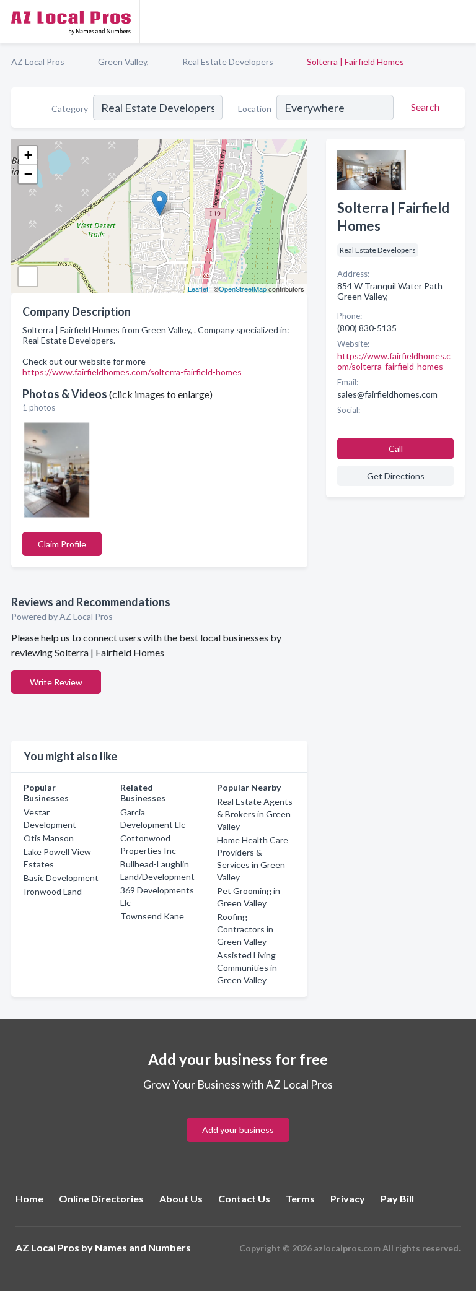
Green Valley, (123, 61)
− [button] (28, 173)
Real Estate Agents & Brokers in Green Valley (255, 814)
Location (254, 108)
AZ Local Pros (37, 61)
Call (396, 448)
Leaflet (198, 288)
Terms (300, 1198)
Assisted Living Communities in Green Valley (247, 967)
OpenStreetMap (243, 288)
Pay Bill (397, 1198)
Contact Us (244, 1198)
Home (29, 1198)
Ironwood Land (53, 891)
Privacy (347, 1198)
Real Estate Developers (227, 61)
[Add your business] (238, 1115)
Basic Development (61, 877)
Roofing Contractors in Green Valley (245, 929)
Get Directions (396, 476)
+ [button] (28, 155)
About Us (181, 1198)
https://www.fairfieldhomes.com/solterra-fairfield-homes (132, 372)
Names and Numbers (143, 1247)
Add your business (238, 1129)
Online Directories (101, 1198)
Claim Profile (62, 544)
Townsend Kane (152, 916)
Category (69, 108)
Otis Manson (49, 838)
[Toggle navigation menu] (459, 21)
